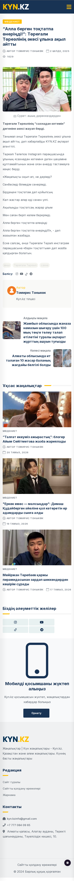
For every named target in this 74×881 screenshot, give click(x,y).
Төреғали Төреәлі (25, 265)
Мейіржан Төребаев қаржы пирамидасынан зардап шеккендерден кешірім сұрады (35, 579)
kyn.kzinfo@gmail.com (22, 818)
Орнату (36, 713)
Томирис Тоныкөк (29, 51)
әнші (7, 265)
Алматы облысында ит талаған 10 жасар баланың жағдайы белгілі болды (28, 360)
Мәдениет (12, 21)
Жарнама (9, 795)
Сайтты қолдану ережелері (21, 788)
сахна (44, 265)
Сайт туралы (11, 782)
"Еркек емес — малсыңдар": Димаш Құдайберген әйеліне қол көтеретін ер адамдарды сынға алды (35, 508)
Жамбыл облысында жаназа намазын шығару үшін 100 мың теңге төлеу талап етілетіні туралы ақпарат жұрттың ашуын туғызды (47, 332)
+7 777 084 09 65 (18, 825)
